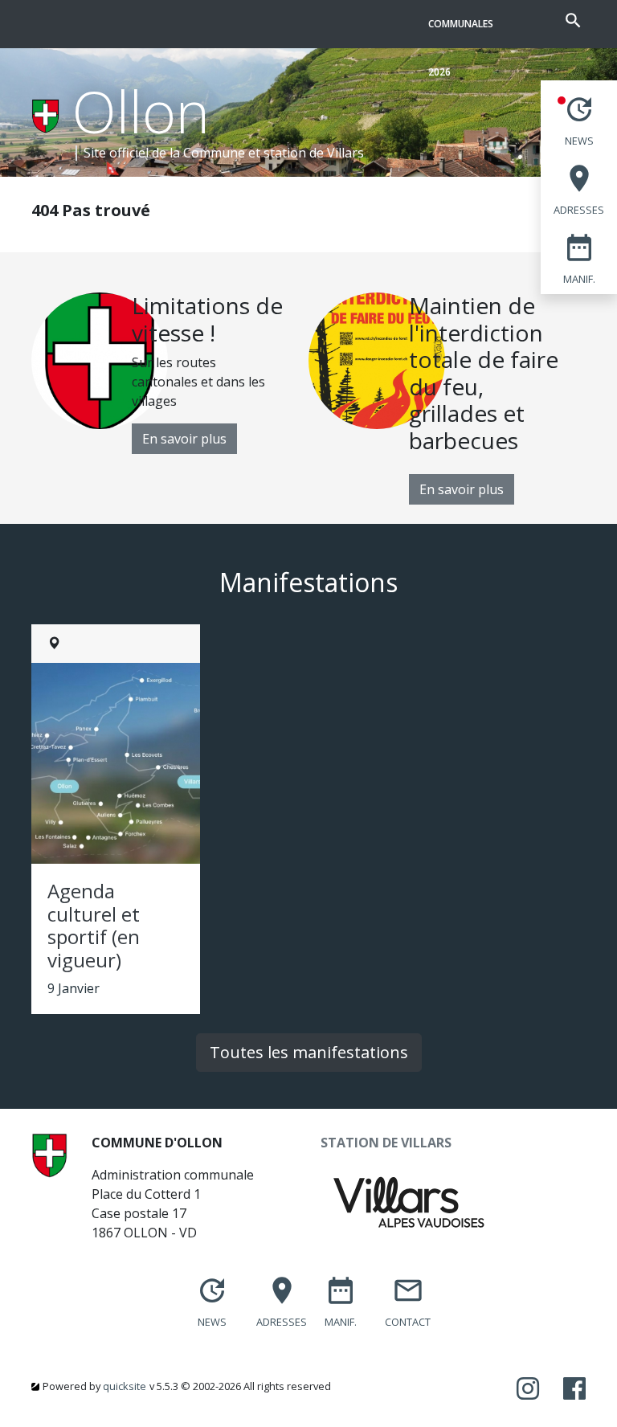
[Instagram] (528, 1389)
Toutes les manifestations (309, 1052)
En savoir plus (184, 439)
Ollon (141, 111)
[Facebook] (574, 1389)
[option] (169, 373)
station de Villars (314, 153)
